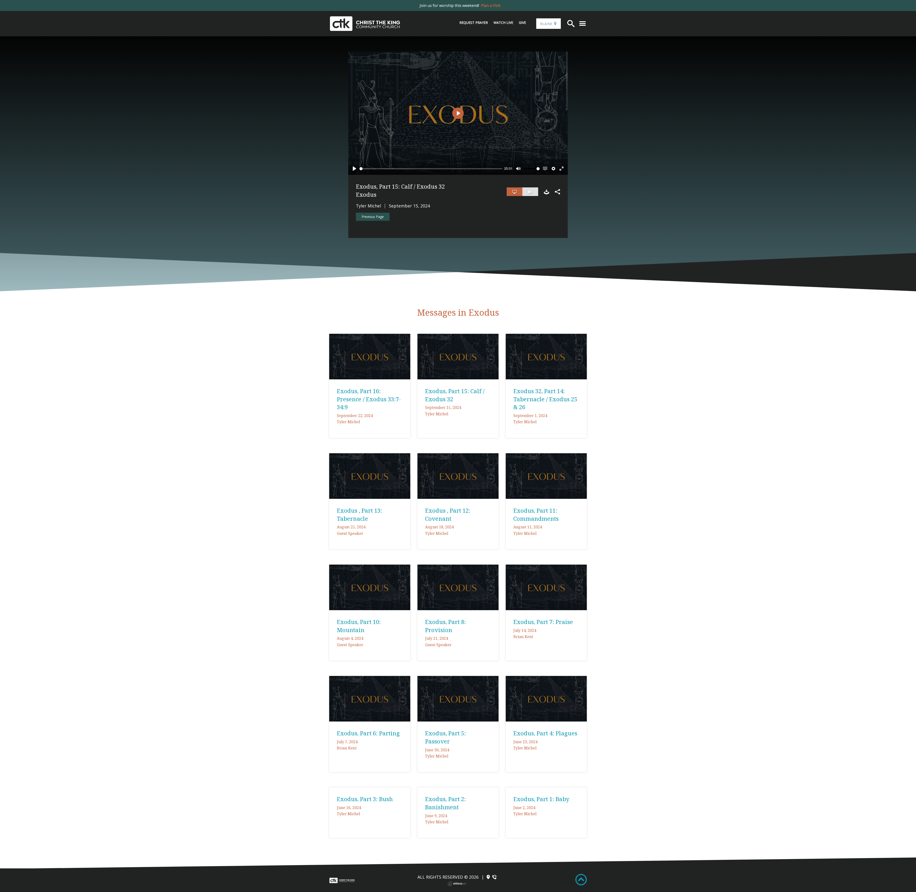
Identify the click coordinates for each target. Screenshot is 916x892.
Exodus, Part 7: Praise (543, 622)
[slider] (430, 168)
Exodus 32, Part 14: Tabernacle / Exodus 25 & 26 (545, 399)
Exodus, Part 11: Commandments (536, 514)
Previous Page (373, 216)
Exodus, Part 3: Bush (365, 799)
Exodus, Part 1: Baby (541, 799)
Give (522, 22)
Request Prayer (473, 22)
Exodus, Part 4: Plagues (545, 733)
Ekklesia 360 (457, 883)
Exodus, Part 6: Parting (368, 733)
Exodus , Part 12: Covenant (447, 514)
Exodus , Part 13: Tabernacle (359, 514)
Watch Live (503, 22)
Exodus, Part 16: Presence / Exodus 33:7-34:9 (369, 399)
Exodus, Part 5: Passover (445, 737)
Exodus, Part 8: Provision (445, 626)
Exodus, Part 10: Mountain (359, 626)
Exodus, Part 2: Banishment (445, 803)
